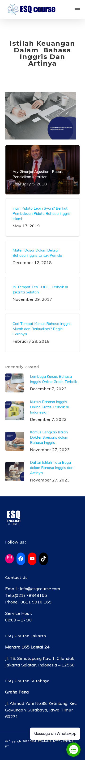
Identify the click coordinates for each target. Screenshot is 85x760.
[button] (77, 9)
